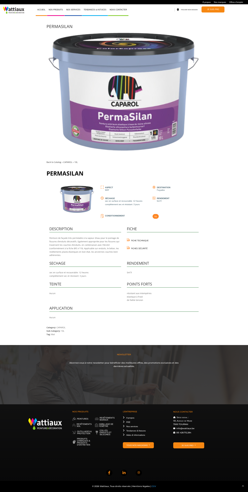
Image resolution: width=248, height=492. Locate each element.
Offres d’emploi (236, 2)
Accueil (41, 10)
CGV (154, 486)
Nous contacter (118, 10)
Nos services (73, 10)
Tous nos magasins (137, 445)
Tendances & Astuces (95, 10)
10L (155, 216)
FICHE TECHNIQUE (140, 240)
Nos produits (56, 10)
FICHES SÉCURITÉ (139, 248)
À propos (207, 2)
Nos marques (220, 2)
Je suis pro (213, 9)
